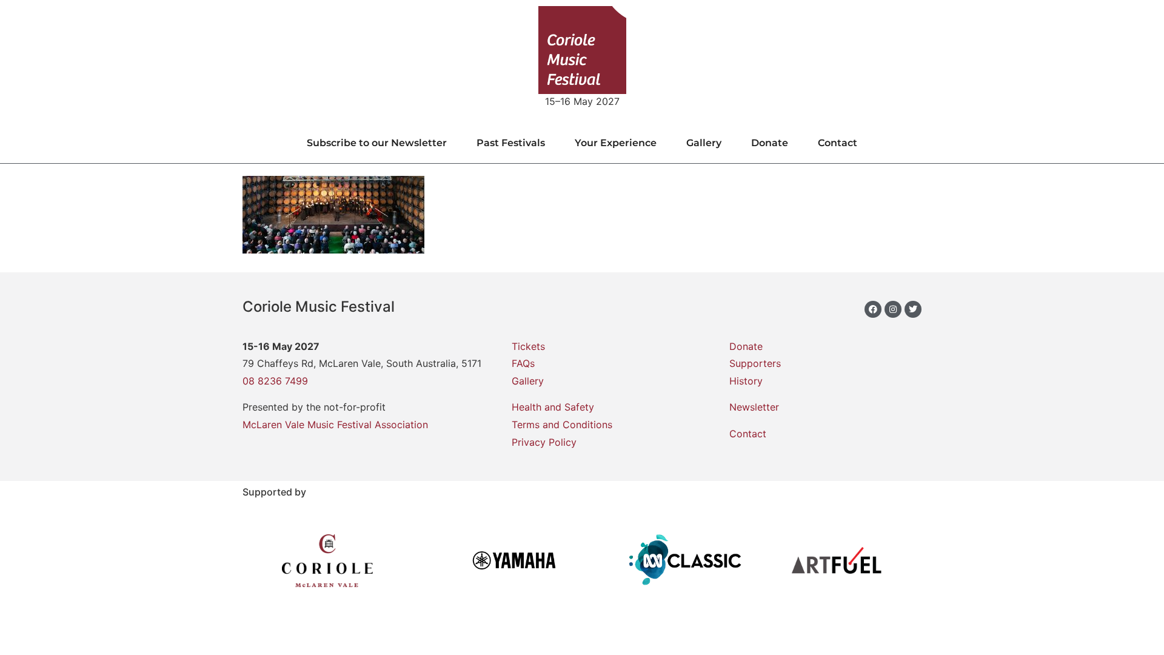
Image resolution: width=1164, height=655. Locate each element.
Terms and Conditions (562, 424)
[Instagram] (893, 309)
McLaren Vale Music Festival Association (335, 424)
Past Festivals (511, 143)
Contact (837, 143)
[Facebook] (873, 309)
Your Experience (616, 143)
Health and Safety (553, 407)
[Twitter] (913, 309)
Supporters (755, 363)
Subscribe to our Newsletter (377, 143)
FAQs (523, 363)
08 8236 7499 (275, 381)
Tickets (528, 346)
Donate (769, 143)
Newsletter (754, 407)
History (746, 381)
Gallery (703, 143)
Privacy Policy (544, 442)
